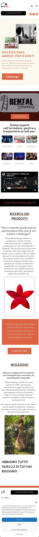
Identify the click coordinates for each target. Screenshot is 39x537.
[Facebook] (30, 14)
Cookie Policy (19, 534)
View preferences (19, 530)
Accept (19, 520)
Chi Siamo (5, 498)
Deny (19, 525)
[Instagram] (33, 14)
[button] (36, 502)
